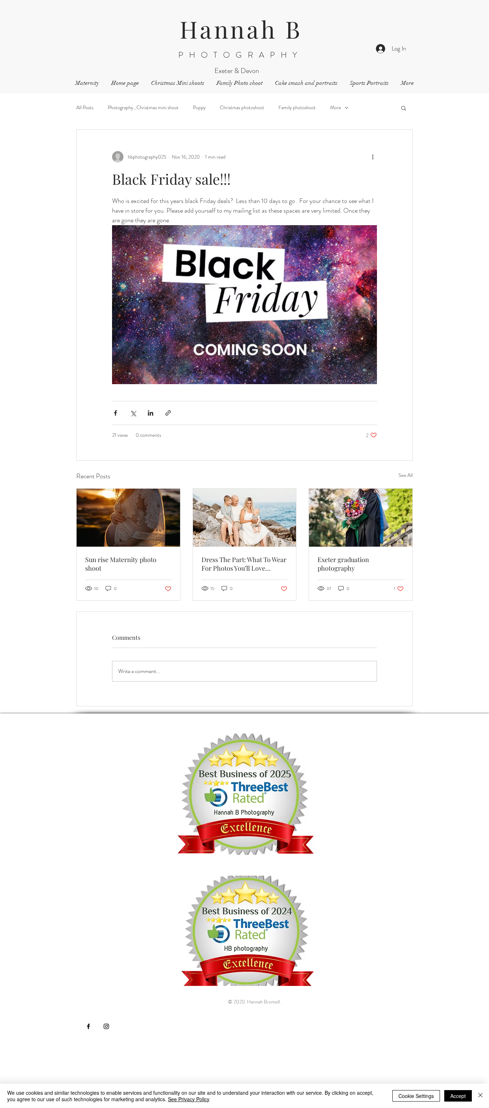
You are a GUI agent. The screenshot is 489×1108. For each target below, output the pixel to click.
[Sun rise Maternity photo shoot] (128, 518)
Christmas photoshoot (242, 107)
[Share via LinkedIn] (150, 413)
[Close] (480, 1095)
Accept (458, 1095)
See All (405, 475)
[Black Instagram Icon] (106, 1026)
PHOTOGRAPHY (240, 55)
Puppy (199, 107)
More (335, 107)
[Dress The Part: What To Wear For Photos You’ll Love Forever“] (244, 518)
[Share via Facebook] (115, 413)
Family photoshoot (297, 107)
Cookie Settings (416, 1095)
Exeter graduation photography (343, 563)
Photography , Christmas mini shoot (143, 107)
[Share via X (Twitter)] (133, 413)
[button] (403, 108)
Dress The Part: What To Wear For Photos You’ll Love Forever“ (244, 563)
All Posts (84, 107)
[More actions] (372, 157)
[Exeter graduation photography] (360, 518)
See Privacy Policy (188, 1099)
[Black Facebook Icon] (88, 1026)
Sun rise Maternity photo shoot (120, 563)
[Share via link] (168, 413)
